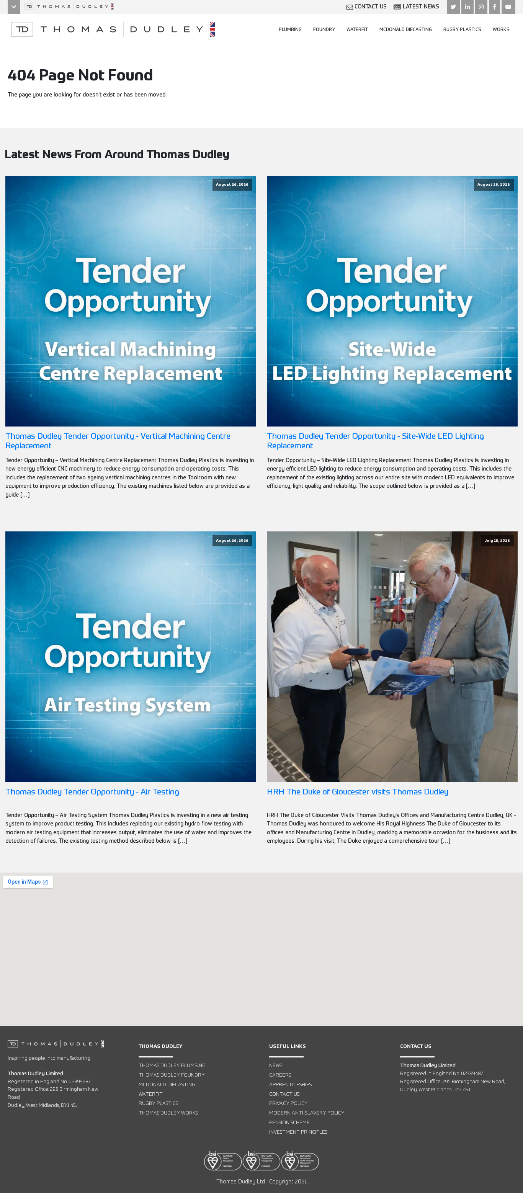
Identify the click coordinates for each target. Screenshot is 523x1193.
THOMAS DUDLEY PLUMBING (172, 1065)
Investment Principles (298, 1132)
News (275, 1065)
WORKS (501, 30)
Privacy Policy (288, 1103)
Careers (280, 1075)
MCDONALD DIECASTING (405, 30)
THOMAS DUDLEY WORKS (168, 1113)
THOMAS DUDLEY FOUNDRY (172, 1075)
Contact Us (284, 1094)
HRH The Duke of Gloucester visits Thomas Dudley (357, 792)
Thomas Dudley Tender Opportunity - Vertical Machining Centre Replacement (117, 441)
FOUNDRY (324, 30)
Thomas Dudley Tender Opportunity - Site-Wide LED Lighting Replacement (375, 441)
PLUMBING (290, 30)
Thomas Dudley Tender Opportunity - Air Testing (92, 792)
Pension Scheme (289, 1122)
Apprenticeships (290, 1084)
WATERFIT (357, 30)
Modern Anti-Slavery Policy (307, 1113)
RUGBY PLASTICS (462, 30)
